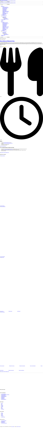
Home (2, 21)
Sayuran (2, 406)
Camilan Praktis (4, 9)
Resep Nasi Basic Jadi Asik (5, 7)
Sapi (1, 403)
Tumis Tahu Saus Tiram (3, 396)
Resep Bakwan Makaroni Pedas (7, 41)
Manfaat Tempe (5, 18)
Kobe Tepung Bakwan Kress (7, 142)
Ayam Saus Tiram (3, 395)
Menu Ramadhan (4, 13)
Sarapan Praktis (4, 10)
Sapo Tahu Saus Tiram (3, 399)
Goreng (2, 413)
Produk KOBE (3, 30)
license (19, 426)
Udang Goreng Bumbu (3, 420)
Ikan (1, 404)
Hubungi (2, 20)
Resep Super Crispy (5, 8)
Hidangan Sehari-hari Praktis (6, 11)
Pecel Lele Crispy (3, 422)
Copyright (17, 426)
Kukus (2, 414)
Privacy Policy (12, 426)
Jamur (2, 408)
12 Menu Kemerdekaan (5, 22)
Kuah (2, 415)
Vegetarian (4, 12)
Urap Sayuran (2, 397)
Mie (1, 407)
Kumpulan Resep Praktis (5, 28)
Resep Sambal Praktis (5, 24)
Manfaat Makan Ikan (6, 34)
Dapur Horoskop (4, 16)
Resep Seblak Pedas (5, 25)
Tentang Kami (4, 17)
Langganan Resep (3, 19)
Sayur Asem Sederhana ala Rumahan (5, 394)
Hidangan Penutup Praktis (5, 27)
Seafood (2, 405)
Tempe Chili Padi (3, 421)
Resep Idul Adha (4, 14)
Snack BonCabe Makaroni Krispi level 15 (8, 149)
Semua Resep (2, 6)
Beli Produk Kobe (5, 15)
